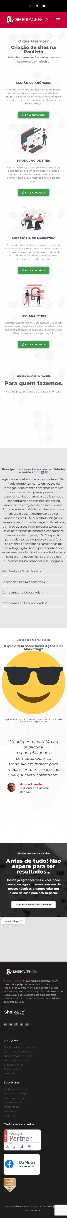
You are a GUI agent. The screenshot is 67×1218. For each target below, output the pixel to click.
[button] (58, 19)
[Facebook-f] (22, 6)
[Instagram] (29, 6)
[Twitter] (21, 1024)
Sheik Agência (14, 980)
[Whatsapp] (27, 1024)
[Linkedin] (37, 6)
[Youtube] (44, 6)
